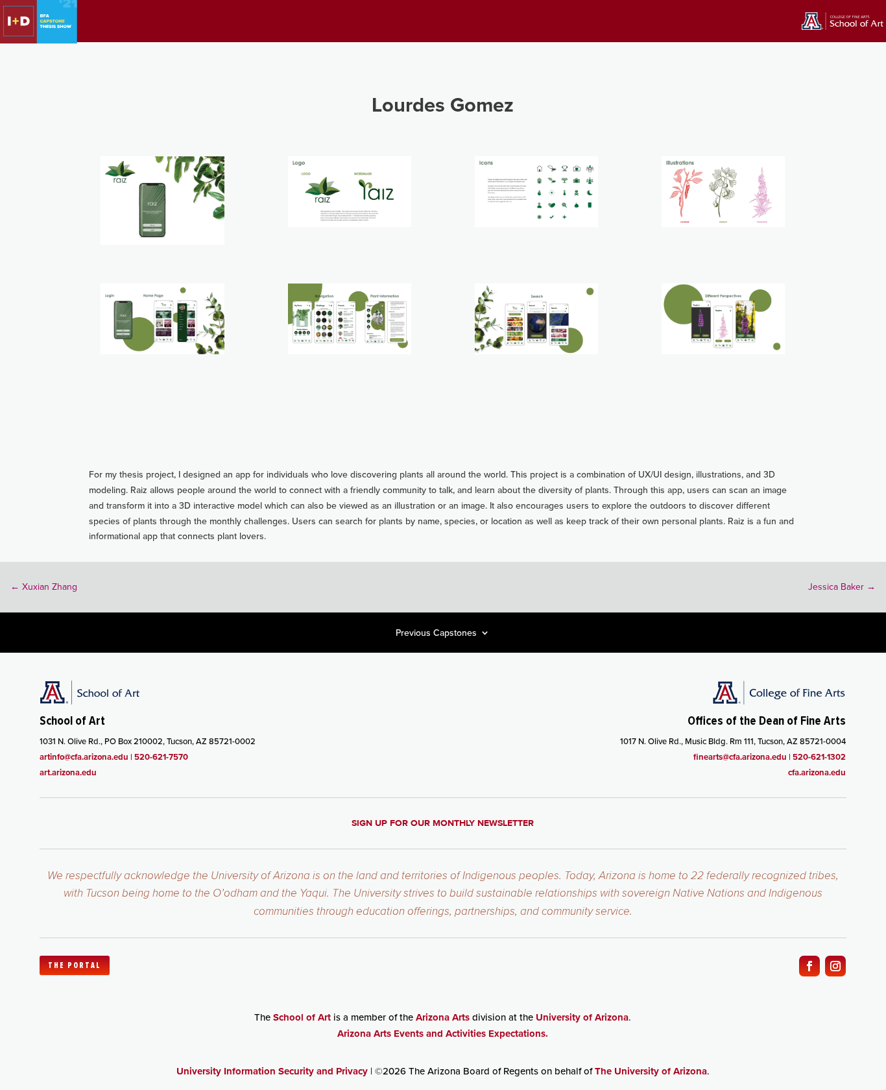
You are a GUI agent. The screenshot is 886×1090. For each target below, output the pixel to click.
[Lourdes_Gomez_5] (162, 351)
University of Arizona (582, 1017)
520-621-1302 (819, 757)
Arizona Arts (443, 1017)
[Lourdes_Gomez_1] (162, 241)
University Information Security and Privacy (272, 1071)
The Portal (74, 965)
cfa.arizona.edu (817, 772)
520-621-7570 (161, 757)
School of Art (302, 1017)
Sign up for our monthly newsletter (443, 823)
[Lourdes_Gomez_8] (723, 351)
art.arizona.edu (68, 772)
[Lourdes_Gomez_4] (723, 223)
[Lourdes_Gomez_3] (536, 223)
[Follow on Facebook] (809, 966)
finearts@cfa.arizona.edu (740, 757)
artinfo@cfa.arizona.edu (84, 757)
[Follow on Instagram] (835, 966)
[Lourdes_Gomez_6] (349, 351)
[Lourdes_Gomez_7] (536, 351)
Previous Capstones (436, 633)
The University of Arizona (651, 1071)
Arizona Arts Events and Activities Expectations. (442, 1033)
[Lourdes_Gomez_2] (349, 223)
